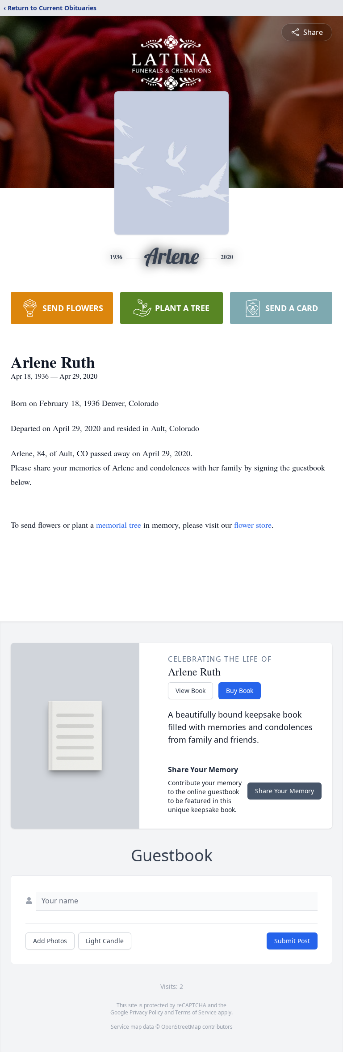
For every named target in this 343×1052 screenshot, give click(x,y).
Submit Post (292, 941)
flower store (253, 524)
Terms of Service (196, 1012)
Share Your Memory (284, 791)
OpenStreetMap (181, 1027)
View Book (190, 690)
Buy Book (239, 690)
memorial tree (118, 524)
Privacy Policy (146, 1012)
